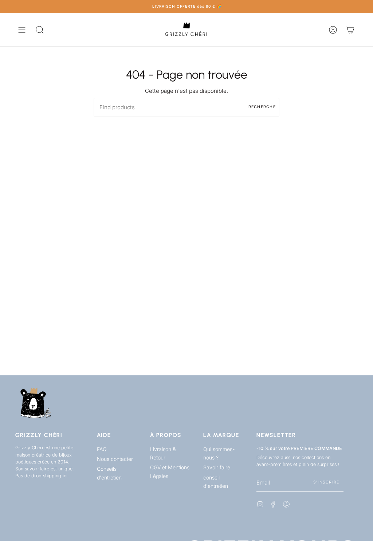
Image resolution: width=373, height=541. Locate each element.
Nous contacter (115, 459)
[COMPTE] (333, 29)
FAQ (102, 449)
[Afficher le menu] (21, 29)
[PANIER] (350, 29)
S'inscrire (326, 482)
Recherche (262, 106)
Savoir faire (216, 467)
